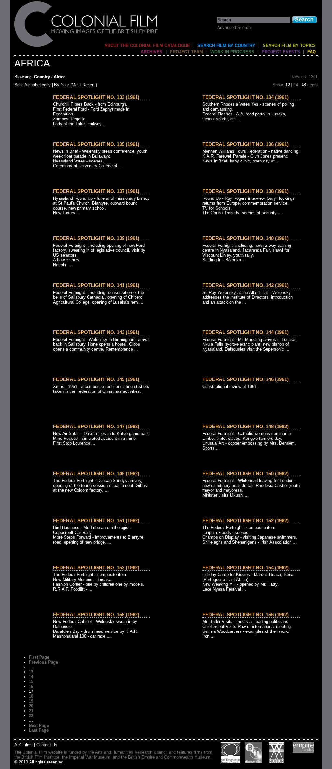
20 (31, 705)
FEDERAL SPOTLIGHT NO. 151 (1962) (96, 520)
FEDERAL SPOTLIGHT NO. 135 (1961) (96, 144)
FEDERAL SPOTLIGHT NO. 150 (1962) (245, 473)
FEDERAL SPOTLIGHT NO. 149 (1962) (96, 473)
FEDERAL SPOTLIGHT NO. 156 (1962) (245, 614)
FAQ (311, 51)
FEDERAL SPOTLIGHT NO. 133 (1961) (96, 97)
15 (31, 681)
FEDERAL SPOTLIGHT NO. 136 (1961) (245, 144)
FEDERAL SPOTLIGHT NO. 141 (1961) (96, 285)
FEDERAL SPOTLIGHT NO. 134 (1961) (245, 97)
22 (31, 715)
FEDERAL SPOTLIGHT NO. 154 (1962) (245, 567)
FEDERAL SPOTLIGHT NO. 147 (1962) (96, 426)
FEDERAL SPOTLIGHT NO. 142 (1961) (245, 285)
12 (287, 84)
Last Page (39, 730)
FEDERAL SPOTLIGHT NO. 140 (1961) (245, 238)
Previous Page (43, 662)
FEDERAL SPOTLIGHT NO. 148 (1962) (245, 426)
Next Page (39, 725)
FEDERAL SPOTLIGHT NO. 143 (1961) (96, 332)
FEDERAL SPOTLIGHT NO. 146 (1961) (245, 379)
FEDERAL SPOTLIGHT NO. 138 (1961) (245, 191)
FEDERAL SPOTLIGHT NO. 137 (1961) (96, 191)
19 (31, 701)
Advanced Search (234, 27)
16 (31, 686)
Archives (151, 51)
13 (31, 671)
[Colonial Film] (86, 46)
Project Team (186, 51)
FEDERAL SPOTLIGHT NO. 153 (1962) (96, 567)
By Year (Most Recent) (75, 84)
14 (31, 676)
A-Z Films (23, 744)
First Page (39, 657)
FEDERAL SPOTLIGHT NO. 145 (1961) (96, 379)
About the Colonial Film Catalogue (147, 45)
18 (31, 696)
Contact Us (46, 744)
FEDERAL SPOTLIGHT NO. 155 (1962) (96, 614)
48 (304, 84)
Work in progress (232, 51)
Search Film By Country (226, 45)
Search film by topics (289, 45)
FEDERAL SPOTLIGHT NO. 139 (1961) (96, 238)
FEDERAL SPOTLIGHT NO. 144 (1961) (245, 332)
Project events (281, 51)
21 (31, 710)
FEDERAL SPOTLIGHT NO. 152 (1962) (245, 520)
